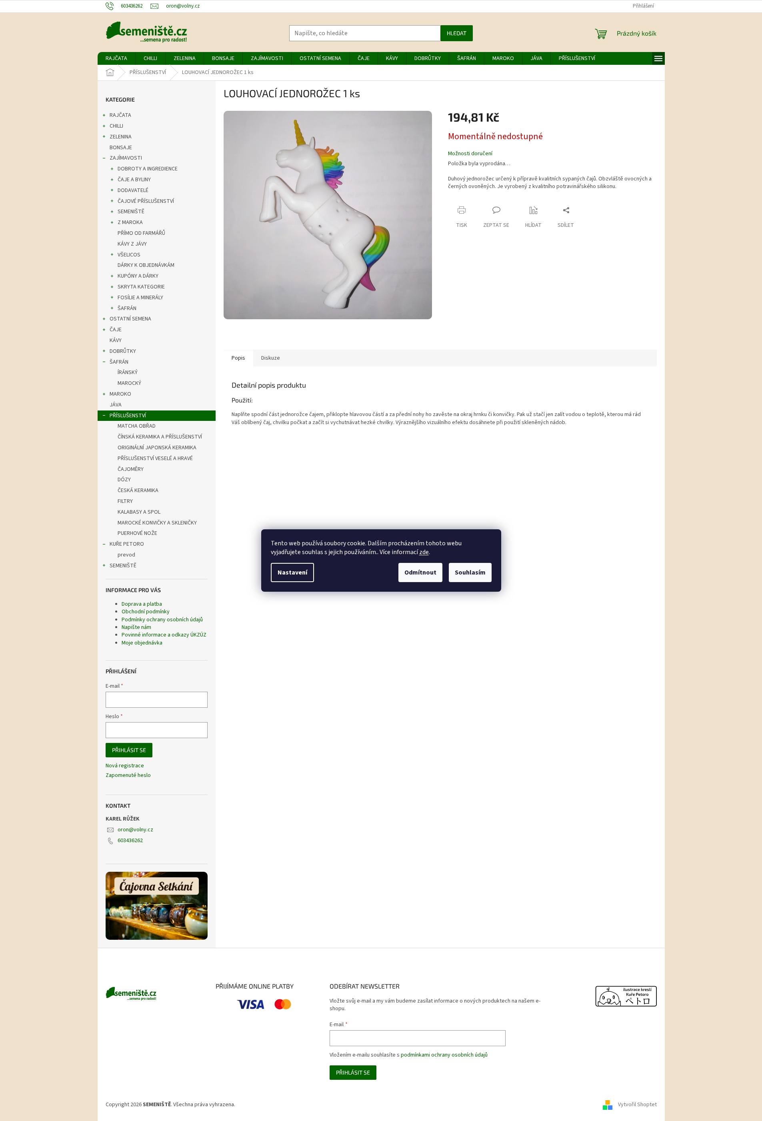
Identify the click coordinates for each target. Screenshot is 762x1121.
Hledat (456, 33)
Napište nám (136, 627)
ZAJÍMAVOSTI (126, 158)
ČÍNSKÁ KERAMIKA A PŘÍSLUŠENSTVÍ (160, 437)
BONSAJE (121, 148)
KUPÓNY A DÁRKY (138, 276)
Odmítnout (420, 572)
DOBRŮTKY (123, 351)
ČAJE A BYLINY (134, 180)
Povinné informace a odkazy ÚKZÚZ (164, 635)
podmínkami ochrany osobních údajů (444, 1055)
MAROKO (120, 394)
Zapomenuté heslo (128, 775)
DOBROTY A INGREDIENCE (148, 169)
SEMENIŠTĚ (131, 212)
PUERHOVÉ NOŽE (137, 533)
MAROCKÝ (129, 383)
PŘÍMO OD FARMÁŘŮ (141, 233)
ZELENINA (121, 137)
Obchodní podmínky (146, 612)
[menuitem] (116, 58)
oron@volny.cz (135, 830)
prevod (126, 555)
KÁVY (116, 340)
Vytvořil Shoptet (637, 1105)
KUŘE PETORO (127, 544)
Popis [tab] (238, 358)
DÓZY (124, 480)
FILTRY (125, 501)
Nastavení (292, 572)
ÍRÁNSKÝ (128, 372)
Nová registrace (125, 766)
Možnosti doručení (470, 154)
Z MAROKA (130, 222)
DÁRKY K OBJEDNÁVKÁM (146, 265)
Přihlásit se (129, 750)
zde (424, 552)
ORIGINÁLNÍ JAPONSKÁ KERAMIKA (157, 448)
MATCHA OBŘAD (137, 426)
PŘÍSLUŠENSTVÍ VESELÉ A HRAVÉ (155, 458)
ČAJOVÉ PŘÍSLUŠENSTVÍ (146, 201)
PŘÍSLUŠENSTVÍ (128, 416)
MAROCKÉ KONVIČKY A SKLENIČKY (157, 523)
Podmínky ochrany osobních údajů (162, 620)
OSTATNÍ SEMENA (130, 319)
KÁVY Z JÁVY (132, 244)
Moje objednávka (142, 643)
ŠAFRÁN (127, 308)
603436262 (130, 841)
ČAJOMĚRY (131, 469)
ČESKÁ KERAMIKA (138, 490)
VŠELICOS (129, 255)
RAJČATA (120, 115)
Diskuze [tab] (270, 358)
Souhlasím (470, 572)
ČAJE (116, 330)
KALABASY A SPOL (139, 512)
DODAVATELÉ (133, 190)
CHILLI (116, 126)
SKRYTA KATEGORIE (141, 287)
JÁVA (116, 405)
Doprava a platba (142, 604)
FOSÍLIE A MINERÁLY (140, 298)
